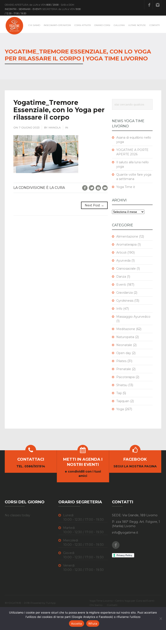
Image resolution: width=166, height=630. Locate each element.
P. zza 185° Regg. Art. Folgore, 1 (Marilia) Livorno (136, 524)
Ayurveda (123, 260)
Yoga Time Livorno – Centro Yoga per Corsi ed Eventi (121, 600)
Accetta (76, 623)
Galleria (119, 25)
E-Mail (105, 188)
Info (119, 309)
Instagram (157, 5)
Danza (121, 277)
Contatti (154, 25)
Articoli (121, 252)
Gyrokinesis (124, 301)
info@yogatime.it (125, 532)
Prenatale (123, 369)
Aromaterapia (126, 244)
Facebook (149, 5)
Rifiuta (92, 623)
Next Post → (94, 205)
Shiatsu (121, 385)
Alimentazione (127, 236)
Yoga (120, 409)
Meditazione (125, 329)
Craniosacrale (126, 268)
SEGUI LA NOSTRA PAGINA (135, 466)
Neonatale (124, 345)
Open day (123, 353)
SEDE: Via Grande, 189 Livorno (135, 515)
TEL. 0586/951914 (30, 466)
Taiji (119, 393)
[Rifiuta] (160, 618)
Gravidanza (124, 293)
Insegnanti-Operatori (57, 25)
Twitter (91, 188)
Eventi (121, 285)
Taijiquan (122, 401)
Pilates (121, 361)
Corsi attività (82, 25)
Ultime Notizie (137, 25)
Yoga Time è (125, 187)
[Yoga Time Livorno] (14, 25)
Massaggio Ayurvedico (133, 317)
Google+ (98, 188)
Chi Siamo (34, 25)
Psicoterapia (125, 377)
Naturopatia (125, 337)
